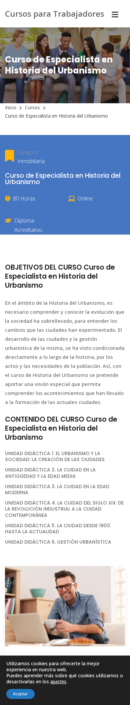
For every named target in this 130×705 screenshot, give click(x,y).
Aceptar (20, 694)
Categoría (27, 152)
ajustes (58, 682)
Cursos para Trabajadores (54, 13)
